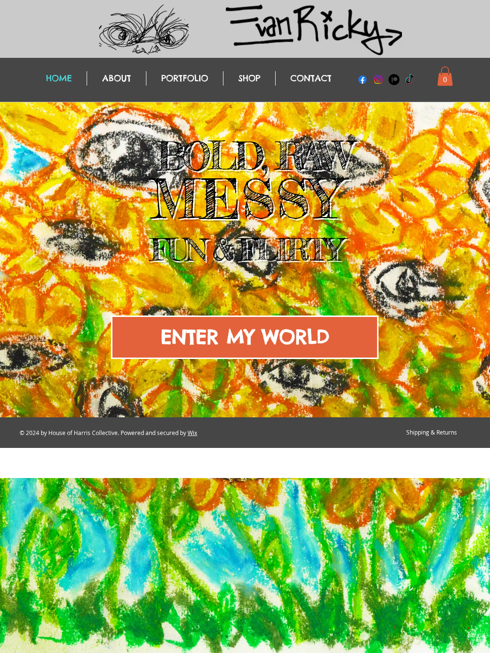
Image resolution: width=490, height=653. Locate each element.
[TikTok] (409, 79)
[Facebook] (362, 79)
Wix (192, 432)
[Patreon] (394, 79)
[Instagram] (378, 79)
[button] (445, 76)
